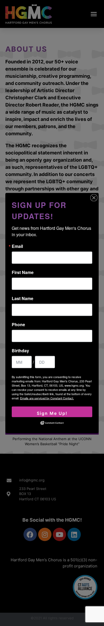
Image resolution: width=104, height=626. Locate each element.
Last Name (22, 298)
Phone (18, 324)
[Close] (94, 197)
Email (17, 246)
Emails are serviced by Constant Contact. (47, 398)
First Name (23, 272)
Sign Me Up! (52, 413)
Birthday (20, 350)
